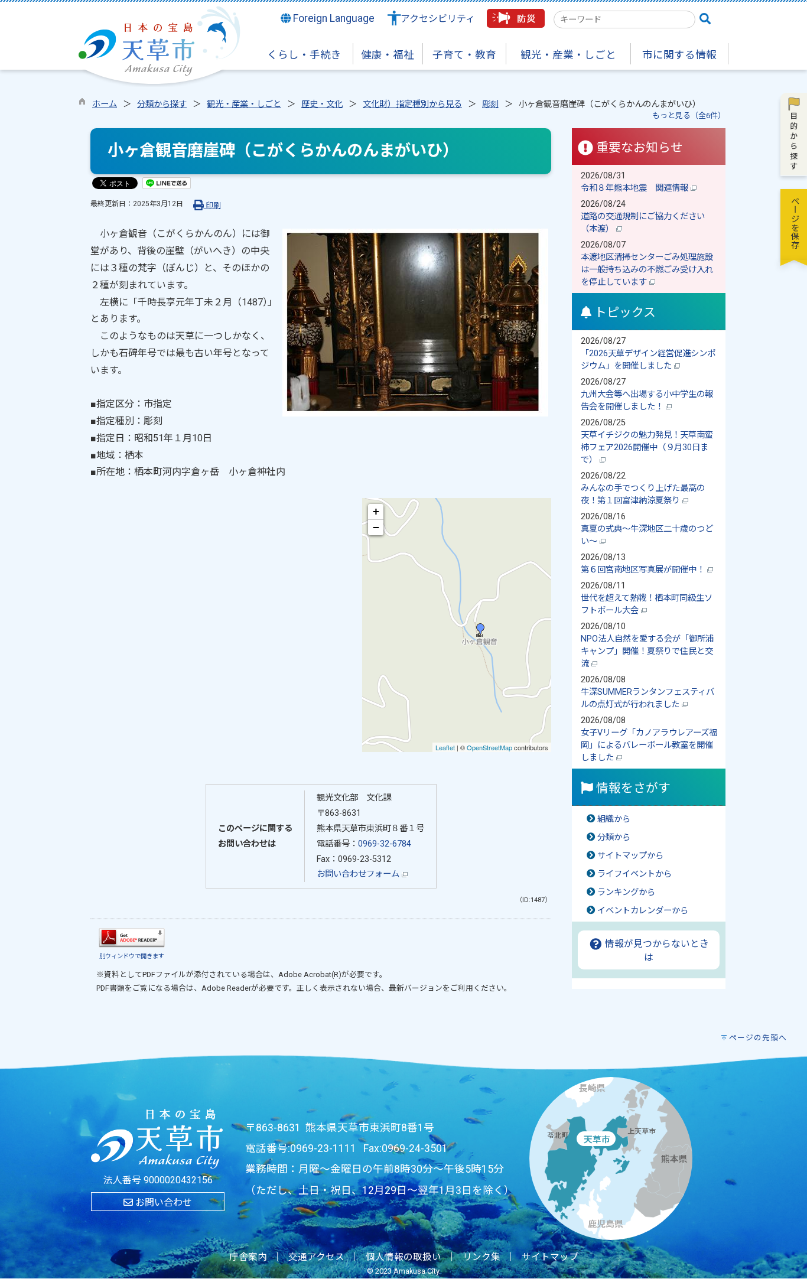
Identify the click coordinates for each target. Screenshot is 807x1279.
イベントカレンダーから (642, 911)
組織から (613, 819)
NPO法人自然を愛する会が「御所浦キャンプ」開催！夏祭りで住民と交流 (647, 651)
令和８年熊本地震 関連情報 (636, 188)
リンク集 (481, 1257)
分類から (613, 837)
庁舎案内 (248, 1257)
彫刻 (490, 104)
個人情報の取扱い (403, 1257)
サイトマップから (630, 856)
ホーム (104, 104)
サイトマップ (550, 1257)
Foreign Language (333, 18)
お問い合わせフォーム (359, 874)
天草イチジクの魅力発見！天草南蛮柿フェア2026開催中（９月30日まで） (647, 447)
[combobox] (624, 19)
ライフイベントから (634, 874)
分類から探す (162, 104)
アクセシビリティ (438, 18)
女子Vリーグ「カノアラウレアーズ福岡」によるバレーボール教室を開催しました (649, 745)
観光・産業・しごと (244, 104)
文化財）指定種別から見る (412, 104)
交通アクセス (316, 1257)
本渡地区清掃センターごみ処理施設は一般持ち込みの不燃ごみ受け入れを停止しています (647, 269)
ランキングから (626, 892)
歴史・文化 (322, 104)
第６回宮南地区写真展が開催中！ (644, 570)
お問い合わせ (162, 1202)
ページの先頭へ (758, 1037)
